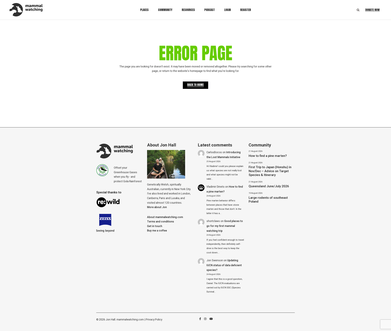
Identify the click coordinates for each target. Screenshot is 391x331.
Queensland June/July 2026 (269, 186)
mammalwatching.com (130, 320)
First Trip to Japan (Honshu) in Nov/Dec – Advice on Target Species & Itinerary (270, 171)
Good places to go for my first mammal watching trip (224, 226)
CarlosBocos (214, 152)
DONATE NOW (372, 10)
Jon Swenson (214, 260)
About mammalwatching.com (165, 217)
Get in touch (154, 226)
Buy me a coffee (157, 231)
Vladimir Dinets (215, 187)
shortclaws (213, 221)
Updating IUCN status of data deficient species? (224, 265)
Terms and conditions (160, 222)
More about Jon (157, 207)
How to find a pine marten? (268, 155)
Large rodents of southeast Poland (268, 199)
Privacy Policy (154, 320)
